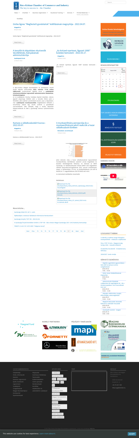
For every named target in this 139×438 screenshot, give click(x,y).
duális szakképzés (58, 417)
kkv (53, 385)
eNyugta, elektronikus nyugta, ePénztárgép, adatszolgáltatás (111, 294)
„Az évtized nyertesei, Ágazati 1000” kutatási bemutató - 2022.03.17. (73, 51)
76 (49, 231)
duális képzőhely (57, 414)
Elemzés (60, 195)
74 (41, 231)
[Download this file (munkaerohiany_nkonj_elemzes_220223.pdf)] (76, 192)
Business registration (39, 13)
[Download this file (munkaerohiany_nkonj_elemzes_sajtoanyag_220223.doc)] (76, 185)
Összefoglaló (61, 188)
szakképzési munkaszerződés (57, 390)
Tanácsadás (36, 377)
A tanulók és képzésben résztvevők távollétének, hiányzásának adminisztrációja (29, 53)
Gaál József (55, 394)
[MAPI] (84, 331)
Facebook (113, 6)
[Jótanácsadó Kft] (84, 343)
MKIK (54, 379)
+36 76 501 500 (117, 385)
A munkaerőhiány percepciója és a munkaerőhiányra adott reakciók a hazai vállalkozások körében (75, 125)
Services (70, 13)
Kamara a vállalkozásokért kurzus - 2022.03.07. (29, 124)
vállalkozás (55, 411)
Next (77, 231)
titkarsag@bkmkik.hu (118, 388)
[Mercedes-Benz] (55, 346)
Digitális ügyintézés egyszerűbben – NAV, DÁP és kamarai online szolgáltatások (113, 265)
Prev (33, 231)
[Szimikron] (55, 328)
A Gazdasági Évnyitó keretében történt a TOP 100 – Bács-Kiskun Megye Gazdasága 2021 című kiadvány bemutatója (50, 222)
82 (72, 231)
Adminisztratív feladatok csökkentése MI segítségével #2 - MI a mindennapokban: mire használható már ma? (112, 284)
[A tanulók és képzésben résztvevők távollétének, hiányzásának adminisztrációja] (33, 75)
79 (61, 231)
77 (53, 231)
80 (65, 231)
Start (27, 231)
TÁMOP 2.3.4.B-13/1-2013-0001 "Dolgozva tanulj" (29, 226)
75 (45, 231)
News (16, 13)
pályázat (55, 402)
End (82, 231)
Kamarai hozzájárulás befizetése (113, 32)
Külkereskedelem (37, 379)
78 (57, 231)
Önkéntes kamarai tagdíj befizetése (113, 35)
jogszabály (55, 382)
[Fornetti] (55, 337)
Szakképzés (16, 386)
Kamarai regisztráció (19, 379)
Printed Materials (82, 14)
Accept (132, 434)
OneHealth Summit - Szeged (112, 310)
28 (116, 86)
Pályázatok (35, 373)
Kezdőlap (35, 386)
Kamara (15, 377)
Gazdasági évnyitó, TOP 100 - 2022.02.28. (27, 219)
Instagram (120, 6)
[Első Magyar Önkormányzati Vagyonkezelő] (84, 351)
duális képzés (61, 379)
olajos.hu (92, 428)
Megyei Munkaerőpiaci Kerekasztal (20, 392)
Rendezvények (37, 384)
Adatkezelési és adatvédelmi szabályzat (39, 390)
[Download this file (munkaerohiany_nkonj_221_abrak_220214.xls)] (76, 199)
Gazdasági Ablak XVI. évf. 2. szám (24, 212)
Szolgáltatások (17, 388)
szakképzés (55, 373)
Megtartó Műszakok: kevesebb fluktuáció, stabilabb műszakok (111, 302)
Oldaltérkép (16, 373)
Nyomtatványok (18, 395)
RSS (124, 6)
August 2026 (113, 70)
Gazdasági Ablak (57, 376)
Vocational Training (56, 13)
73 (37, 231)
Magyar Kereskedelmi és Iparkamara (59, 398)
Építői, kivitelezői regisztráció (18, 383)
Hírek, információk (18, 375)
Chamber (25, 13)
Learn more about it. (47, 433)
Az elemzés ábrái (62, 202)
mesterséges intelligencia (56, 407)
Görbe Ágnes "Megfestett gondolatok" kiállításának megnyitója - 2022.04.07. (49, 24)
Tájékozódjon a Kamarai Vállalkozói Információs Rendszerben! (33, 215)
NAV (62, 382)
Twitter (117, 6)
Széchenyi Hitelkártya (39, 375)
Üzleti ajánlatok (37, 382)
